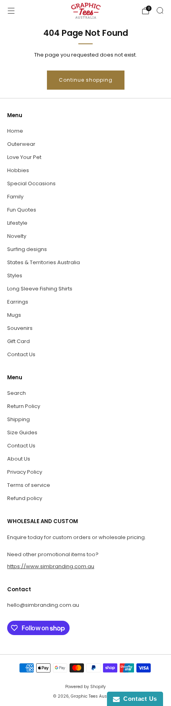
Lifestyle (17, 223)
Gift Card (18, 341)
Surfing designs (27, 249)
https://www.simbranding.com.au (50, 566)
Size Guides (22, 432)
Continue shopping (86, 79)
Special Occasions (31, 183)
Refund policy (24, 498)
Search (16, 393)
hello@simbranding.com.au (43, 605)
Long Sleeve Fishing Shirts (39, 288)
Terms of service (28, 485)
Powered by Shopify (85, 687)
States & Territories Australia (43, 262)
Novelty (16, 236)
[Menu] (11, 11)
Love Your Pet (24, 157)
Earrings (17, 302)
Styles (14, 275)
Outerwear (21, 144)
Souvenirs (20, 328)
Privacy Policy (24, 472)
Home (15, 131)
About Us (18, 459)
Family (15, 196)
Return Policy (23, 406)
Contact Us (21, 354)
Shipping (18, 419)
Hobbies (18, 170)
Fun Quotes (21, 210)
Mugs (14, 315)
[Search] (160, 10)
